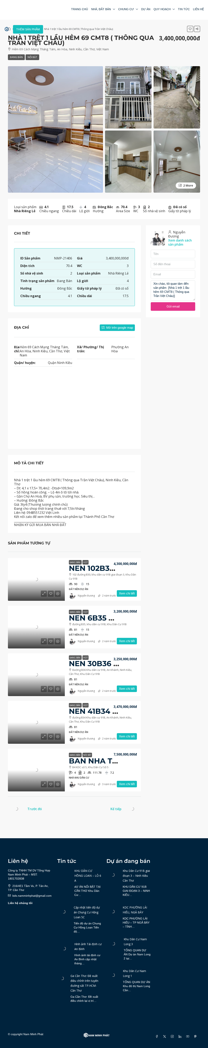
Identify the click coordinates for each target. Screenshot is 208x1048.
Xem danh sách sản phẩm (180, 242)
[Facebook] (157, 1036)
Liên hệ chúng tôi (20, 903)
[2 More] (177, 161)
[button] (190, 29)
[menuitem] (6, 29)
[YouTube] (188, 1036)
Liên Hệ (198, 9)
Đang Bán (16, 57)
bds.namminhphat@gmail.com (32, 895)
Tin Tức (184, 9)
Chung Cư (126, 9)
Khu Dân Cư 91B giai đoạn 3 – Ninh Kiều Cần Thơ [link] (136, 875)
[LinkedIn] (181, 1036)
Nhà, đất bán (101, 9)
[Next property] (132, 809)
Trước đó (34, 809)
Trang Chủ (79, 9)
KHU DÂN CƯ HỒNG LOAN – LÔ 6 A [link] (87, 875)
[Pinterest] (196, 1036)
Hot (85, 562)
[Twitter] (165, 1036)
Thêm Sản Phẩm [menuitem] (28, 29)
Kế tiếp (115, 809)
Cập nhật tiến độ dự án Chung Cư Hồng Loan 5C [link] (87, 912)
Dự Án (145, 9)
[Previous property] (16, 809)
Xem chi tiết (127, 593)
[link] (36, 579)
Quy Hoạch (162, 9)
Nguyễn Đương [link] (86, 595)
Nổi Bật (32, 57)
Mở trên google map (119, 327)
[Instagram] (173, 1036)
